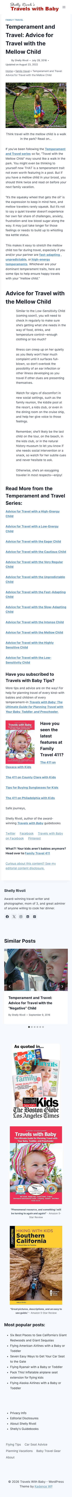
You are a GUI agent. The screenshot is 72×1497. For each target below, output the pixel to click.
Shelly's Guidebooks (24, 1429)
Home (9, 71)
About (10, 1457)
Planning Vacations (19, 1451)
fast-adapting (49, 254)
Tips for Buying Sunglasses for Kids (32, 787)
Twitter (10, 833)
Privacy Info (18, 1413)
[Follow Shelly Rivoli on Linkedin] (28, 917)
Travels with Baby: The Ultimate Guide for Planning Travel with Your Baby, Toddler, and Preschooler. (34, 706)
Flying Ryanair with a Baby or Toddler (36, 1367)
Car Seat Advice (36, 1444)
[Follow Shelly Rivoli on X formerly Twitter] (14, 917)
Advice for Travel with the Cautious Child (36, 551)
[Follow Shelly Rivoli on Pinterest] (34, 917)
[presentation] (36, 970)
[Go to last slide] (10, 986)
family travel (14, 20)
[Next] (62, 986)
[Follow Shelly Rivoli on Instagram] (21, 917)
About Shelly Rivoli (23, 1423)
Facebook (27, 833)
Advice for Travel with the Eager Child (33, 541)
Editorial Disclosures (24, 1418)
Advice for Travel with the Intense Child (35, 622)
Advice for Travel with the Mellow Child (34, 632)
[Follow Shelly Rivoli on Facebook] (7, 917)
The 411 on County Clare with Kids (31, 777)
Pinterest (34, 838)
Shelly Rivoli (21, 60)
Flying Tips (13, 1444)
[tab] (29, 1027)
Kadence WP (44, 1486)
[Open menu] (64, 7)
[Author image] (8, 60)
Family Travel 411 (37, 853)
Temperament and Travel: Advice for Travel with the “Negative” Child (30, 1003)
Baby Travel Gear (48, 1451)
